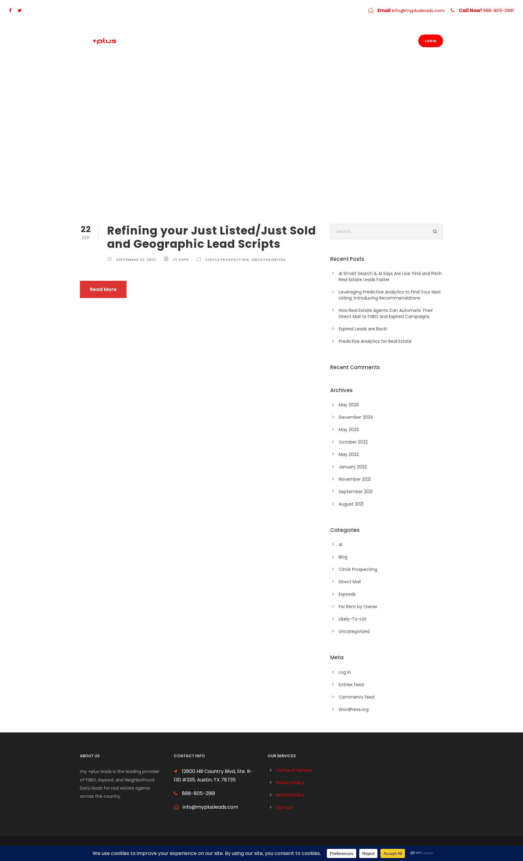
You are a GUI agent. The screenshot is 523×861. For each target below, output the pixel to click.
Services (290, 41)
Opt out (284, 807)
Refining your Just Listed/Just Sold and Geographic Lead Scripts (211, 237)
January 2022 (353, 467)
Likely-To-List (353, 619)
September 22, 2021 (136, 259)
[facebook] (10, 10)
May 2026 (349, 405)
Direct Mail (350, 582)
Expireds (347, 594)
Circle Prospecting (227, 259)
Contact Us (327, 41)
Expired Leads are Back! (363, 329)
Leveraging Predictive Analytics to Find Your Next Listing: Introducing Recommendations (390, 295)
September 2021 (356, 492)
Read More (103, 289)
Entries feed (351, 685)
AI (340, 545)
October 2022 (353, 442)
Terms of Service (294, 770)
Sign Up (384, 41)
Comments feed (356, 697)
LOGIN (430, 40)
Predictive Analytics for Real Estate (375, 341)
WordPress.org (354, 709)
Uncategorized (268, 259)
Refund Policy (290, 795)
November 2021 (355, 479)
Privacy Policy (290, 783)
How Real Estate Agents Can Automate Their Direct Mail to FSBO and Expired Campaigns (386, 313)
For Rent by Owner (358, 607)
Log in (345, 672)
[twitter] (20, 10)
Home (262, 41)
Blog (358, 41)
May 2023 (349, 430)
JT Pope (181, 259)
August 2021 (351, 504)
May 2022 (349, 454)
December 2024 (356, 417)
